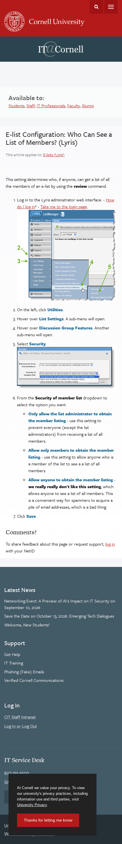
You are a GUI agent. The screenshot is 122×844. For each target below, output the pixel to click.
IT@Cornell (61, 49)
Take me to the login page (63, 206)
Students (16, 105)
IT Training (13, 663)
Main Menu (111, 7)
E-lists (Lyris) (53, 155)
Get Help (12, 654)
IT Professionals (51, 105)
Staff (30, 105)
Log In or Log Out (20, 726)
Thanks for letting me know (48, 820)
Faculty (73, 105)
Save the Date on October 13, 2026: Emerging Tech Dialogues (59, 616)
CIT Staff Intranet (20, 717)
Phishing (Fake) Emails (24, 671)
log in (110, 544)
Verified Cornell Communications (34, 680)
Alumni (88, 105)
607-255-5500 (16, 772)
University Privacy (32, 805)
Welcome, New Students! (27, 625)
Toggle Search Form (96, 7)
